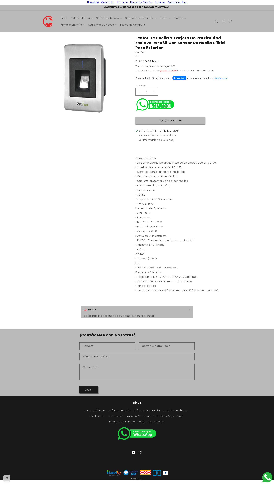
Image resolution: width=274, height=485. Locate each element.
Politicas (122, 2)
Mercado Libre (177, 2)
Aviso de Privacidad (138, 416)
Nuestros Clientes (141, 2)
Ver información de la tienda (156, 140)
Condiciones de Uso (175, 410)
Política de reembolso (151, 421)
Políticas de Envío (119, 410)
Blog (180, 416)
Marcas (160, 2)
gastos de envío (168, 70)
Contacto (107, 2)
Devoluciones (97, 416)
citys (141, 479)
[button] (81, 18)
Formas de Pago (164, 416)
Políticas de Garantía (146, 410)
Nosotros (93, 2)
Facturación (116, 416)
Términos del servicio (122, 421)
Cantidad (140, 85)
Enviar (89, 389)
